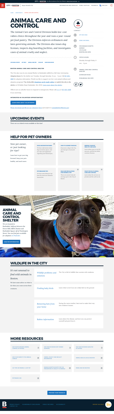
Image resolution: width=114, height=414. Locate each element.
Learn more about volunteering (23, 102)
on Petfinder (16, 235)
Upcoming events (15, 62)
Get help (24, 62)
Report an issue (98, 404)
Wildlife (40, 62)
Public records (48, 404)
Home (11, 12)
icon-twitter (80, 84)
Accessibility (60, 404)
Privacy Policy (15, 404)
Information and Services (69, 5)
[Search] (111, 5)
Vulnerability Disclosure (31, 404)
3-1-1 (58, 90)
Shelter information (11, 241)
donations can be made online (44, 82)
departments (19, 12)
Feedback (94, 5)
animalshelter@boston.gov (60, 108)
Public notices (84, 5)
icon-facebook (76, 84)
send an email (84, 40)
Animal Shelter (32, 62)
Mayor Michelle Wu (27, 5)
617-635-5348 (83, 35)
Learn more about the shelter (52, 85)
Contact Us (13, 406)
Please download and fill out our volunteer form (26, 108)
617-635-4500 (66, 90)
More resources (49, 62)
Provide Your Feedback (57, 392)
